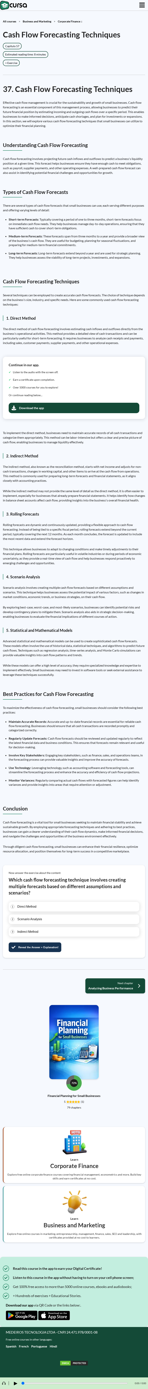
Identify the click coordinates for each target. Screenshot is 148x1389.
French (24, 1346)
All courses (9, 21)
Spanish (11, 1346)
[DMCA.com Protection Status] (74, 1363)
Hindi (53, 1346)
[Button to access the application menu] (142, 5)
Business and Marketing (37, 21)
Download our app (19, 1305)
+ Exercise (11, 63)
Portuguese (39, 1346)
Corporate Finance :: (70, 21)
